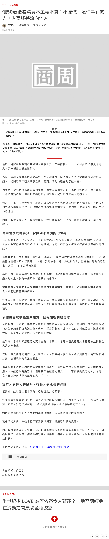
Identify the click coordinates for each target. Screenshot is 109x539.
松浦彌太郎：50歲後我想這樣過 (49, 447)
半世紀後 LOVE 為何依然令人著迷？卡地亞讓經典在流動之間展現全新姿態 (52, 504)
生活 (4, 494)
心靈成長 (13, 4)
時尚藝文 (11, 494)
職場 (4, 4)
